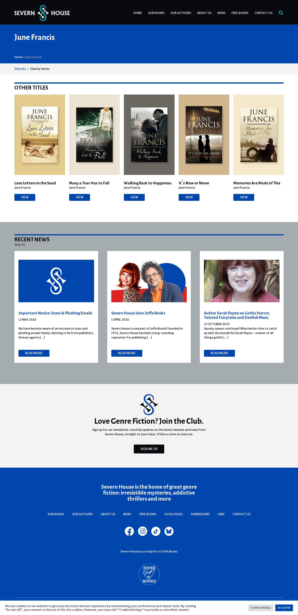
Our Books (156, 13)
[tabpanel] (56, 307)
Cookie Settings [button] (261, 607)
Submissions (200, 514)
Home (137, 13)
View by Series (39, 69)
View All (19, 245)
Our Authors (180, 13)
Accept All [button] (284, 607)
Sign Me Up (149, 449)
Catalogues (173, 514)
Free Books (240, 13)
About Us (204, 13)
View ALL (20, 69)
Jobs (221, 514)
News (221, 13)
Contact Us (263, 13)
